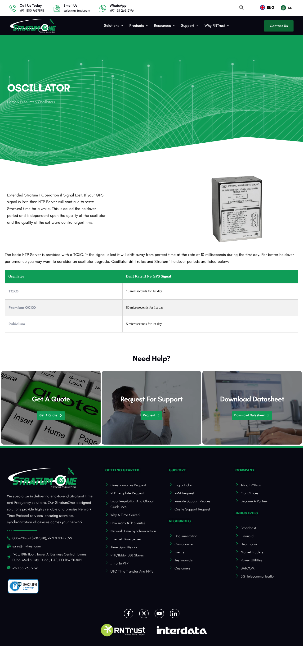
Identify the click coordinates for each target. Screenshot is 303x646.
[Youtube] (159, 613)
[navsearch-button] (241, 8)
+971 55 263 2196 (122, 11)
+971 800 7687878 (32, 11)
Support (187, 26)
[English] (270, 8)
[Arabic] (289, 8)
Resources (162, 26)
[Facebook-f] (128, 613)
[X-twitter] (144, 613)
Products (136, 26)
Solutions (111, 26)
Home (11, 102)
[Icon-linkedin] (174, 613)
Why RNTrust (215, 26)
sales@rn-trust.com (77, 11)
